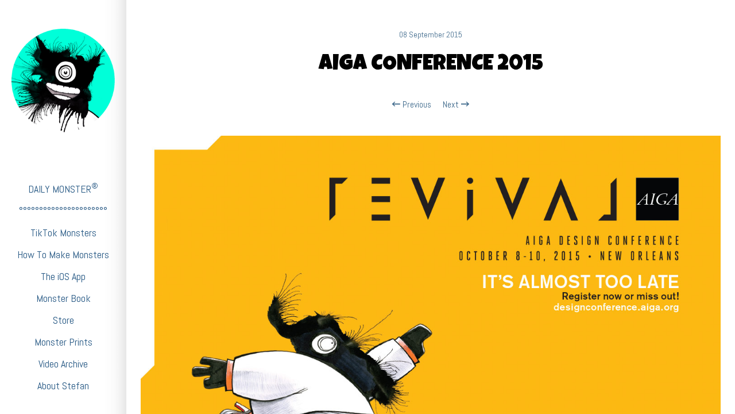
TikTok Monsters (63, 232)
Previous (415, 104)
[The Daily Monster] (63, 80)
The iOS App (63, 276)
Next (452, 104)
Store (63, 320)
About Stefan (63, 385)
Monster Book (63, 298)
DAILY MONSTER (63, 188)
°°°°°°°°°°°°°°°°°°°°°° (63, 210)
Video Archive (63, 363)
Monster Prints (63, 341)
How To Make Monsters (63, 254)
